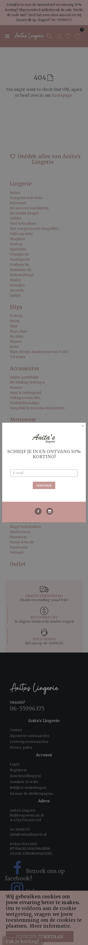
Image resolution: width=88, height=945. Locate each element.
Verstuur (44, 485)
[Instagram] (49, 511)
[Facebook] (38, 511)
